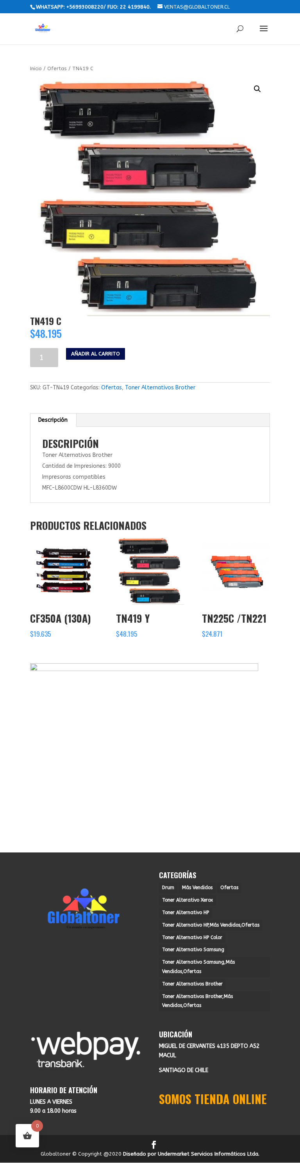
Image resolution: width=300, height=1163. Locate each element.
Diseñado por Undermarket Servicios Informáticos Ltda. (191, 1154)
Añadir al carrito (95, 354)
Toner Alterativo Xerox (187, 900)
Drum (168, 887)
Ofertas (57, 68)
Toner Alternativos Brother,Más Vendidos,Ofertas (197, 1001)
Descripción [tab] (53, 420)
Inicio (36, 68)
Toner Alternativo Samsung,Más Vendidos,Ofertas (198, 966)
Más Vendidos (197, 887)
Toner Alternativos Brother (160, 387)
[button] (257, 89)
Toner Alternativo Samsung (193, 949)
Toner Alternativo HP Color (192, 937)
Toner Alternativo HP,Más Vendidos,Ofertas (210, 925)
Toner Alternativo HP (185, 912)
